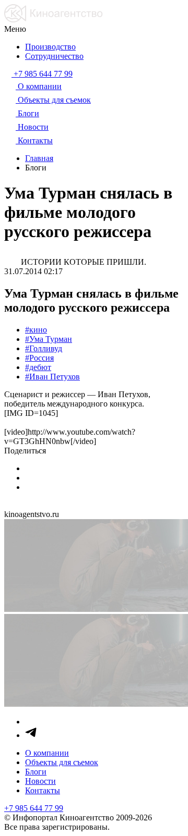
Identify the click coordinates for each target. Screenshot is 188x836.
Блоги (35, 771)
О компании (47, 752)
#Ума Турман (48, 339)
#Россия (39, 357)
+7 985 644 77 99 (33, 808)
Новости (40, 781)
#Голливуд (43, 348)
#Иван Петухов (52, 376)
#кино (36, 329)
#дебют (38, 367)
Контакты (42, 790)
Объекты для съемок (61, 762)
